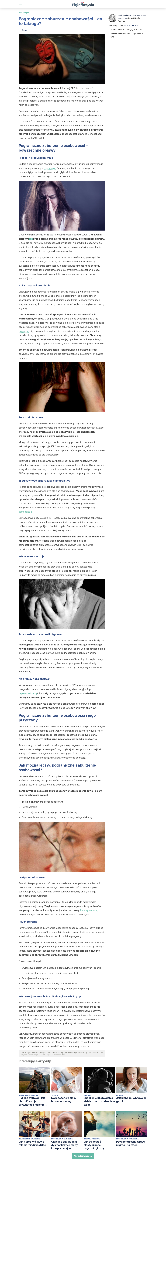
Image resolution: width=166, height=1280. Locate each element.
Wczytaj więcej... (83, 1156)
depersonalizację (28, 693)
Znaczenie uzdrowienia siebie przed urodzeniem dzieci (99, 1101)
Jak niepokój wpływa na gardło (131, 1099)
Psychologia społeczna (127, 1139)
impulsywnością (89, 910)
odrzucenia (50, 168)
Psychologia (24, 13)
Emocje (87, 1095)
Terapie (54, 1095)
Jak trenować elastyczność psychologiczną (94, 1145)
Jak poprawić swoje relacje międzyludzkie (32, 1143)
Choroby (120, 1095)
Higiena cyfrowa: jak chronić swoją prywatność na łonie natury (32, 1101)
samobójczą (25, 511)
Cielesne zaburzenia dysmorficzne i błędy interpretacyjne (64, 1145)
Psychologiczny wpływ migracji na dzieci (130, 1143)
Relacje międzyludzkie (29, 1139)
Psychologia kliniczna (62, 1139)
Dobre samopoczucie (28, 1095)
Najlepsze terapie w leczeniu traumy (63, 1099)
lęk (31, 238)
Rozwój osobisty (92, 1139)
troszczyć (24, 331)
